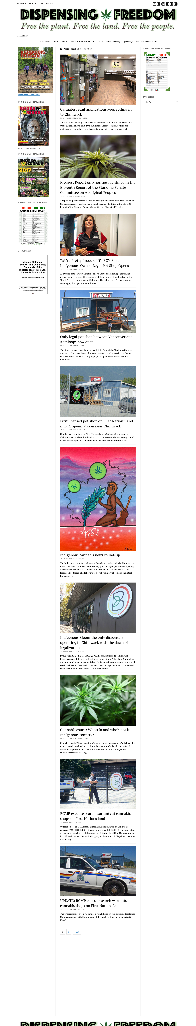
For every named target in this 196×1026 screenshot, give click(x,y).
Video (64, 41)
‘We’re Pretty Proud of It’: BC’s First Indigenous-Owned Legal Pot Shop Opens (94, 263)
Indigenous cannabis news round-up (90, 554)
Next (77, 931)
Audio (56, 41)
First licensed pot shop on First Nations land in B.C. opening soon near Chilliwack (96, 423)
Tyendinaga (128, 41)
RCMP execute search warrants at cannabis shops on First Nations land (95, 816)
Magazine (39, 4)
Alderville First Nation (80, 41)
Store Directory (113, 41)
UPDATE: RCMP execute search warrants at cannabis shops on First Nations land (95, 903)
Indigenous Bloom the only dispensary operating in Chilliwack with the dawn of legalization (94, 642)
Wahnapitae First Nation (147, 41)
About (31, 4)
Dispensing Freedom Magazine (29, 95)
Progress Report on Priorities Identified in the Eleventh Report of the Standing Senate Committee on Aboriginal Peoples (97, 187)
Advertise (49, 4)
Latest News (44, 41)
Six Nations (98, 41)
